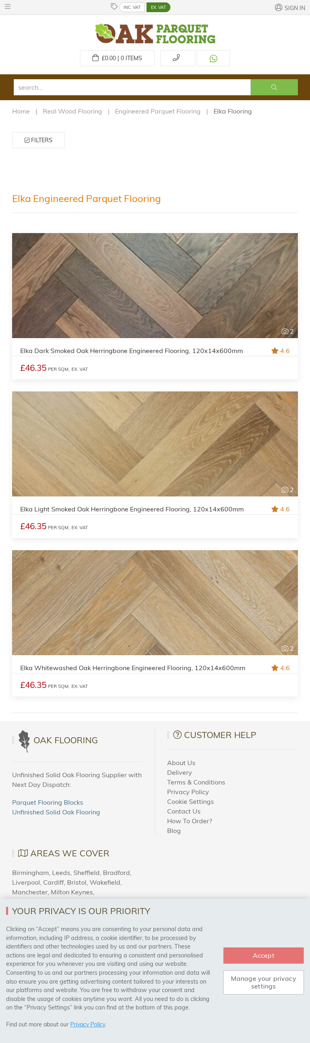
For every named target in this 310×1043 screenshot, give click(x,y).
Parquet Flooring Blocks (47, 802)
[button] (10, 6)
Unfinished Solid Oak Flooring (56, 812)
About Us (181, 763)
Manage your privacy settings (263, 982)
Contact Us (184, 811)
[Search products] (274, 87)
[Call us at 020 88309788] (177, 58)
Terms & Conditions (196, 782)
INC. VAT (132, 7)
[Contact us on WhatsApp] (213, 58)
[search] (132, 87)
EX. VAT (158, 7)
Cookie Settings (190, 801)
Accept (263, 955)
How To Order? (189, 821)
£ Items (120, 58)
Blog (174, 830)
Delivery (179, 772)
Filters (40, 140)
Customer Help (220, 735)
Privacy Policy (188, 792)
